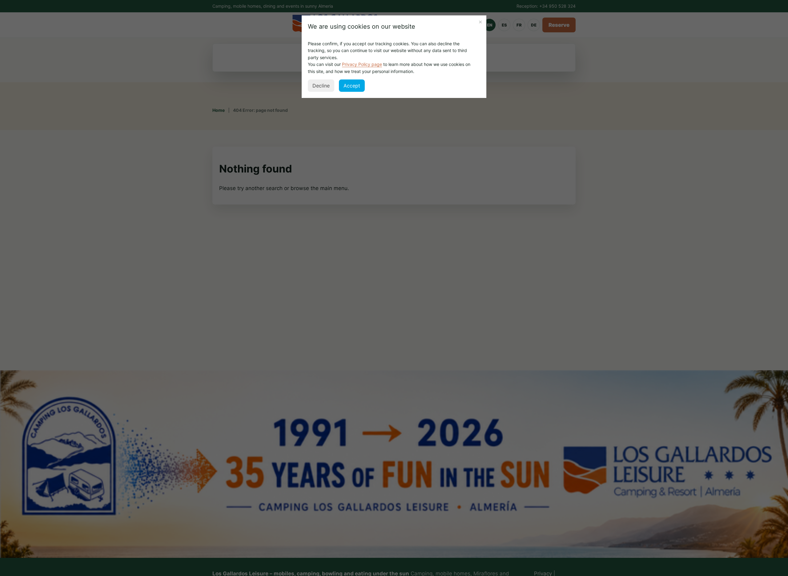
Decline (321, 86)
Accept (352, 86)
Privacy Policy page (362, 64)
